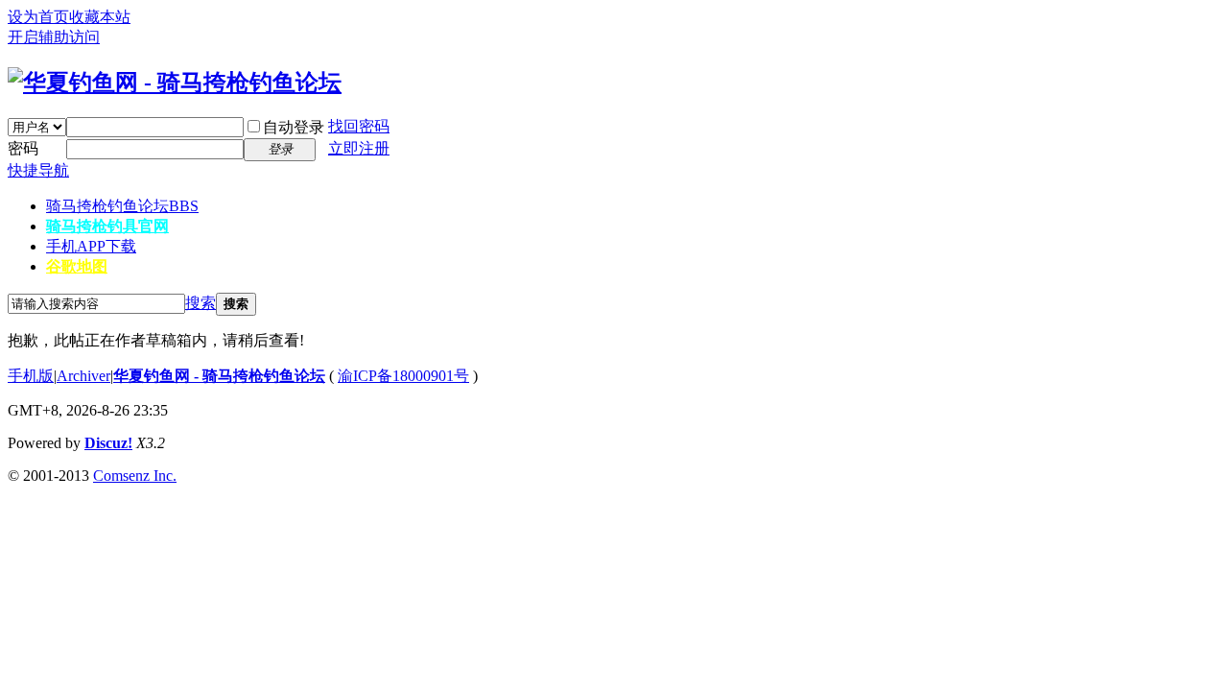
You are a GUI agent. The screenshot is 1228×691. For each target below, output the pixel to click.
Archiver (83, 376)
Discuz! (108, 443)
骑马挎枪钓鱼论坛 (122, 206)
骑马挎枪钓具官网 (107, 226)
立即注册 (359, 148)
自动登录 (293, 127)
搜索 (200, 303)
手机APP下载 (91, 246)
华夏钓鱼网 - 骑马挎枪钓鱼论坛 (219, 376)
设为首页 (38, 17)
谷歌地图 (76, 266)
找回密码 (359, 126)
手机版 (31, 376)
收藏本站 (99, 17)
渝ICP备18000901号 (403, 376)
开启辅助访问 (54, 37)
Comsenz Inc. (135, 475)
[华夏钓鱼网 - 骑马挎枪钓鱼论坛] (175, 82)
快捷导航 (38, 170)
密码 (23, 148)
